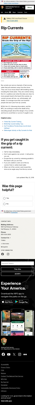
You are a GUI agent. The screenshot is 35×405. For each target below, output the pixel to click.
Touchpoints (14, 212)
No (7, 204)
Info (2, 12)
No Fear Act (4, 382)
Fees (25, 12)
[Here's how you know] (17, 2)
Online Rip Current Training (12, 121)
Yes (7, 198)
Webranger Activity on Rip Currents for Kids (18, 130)
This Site (17, 269)
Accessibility (5, 364)
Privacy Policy (5, 367)
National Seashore (12, 7)
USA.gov (4, 391)
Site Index (5, 243)
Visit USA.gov (6, 401)
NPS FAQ (4, 379)
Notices (3, 373)
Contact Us (5, 238)
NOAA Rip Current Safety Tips (13, 124)
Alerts (7, 12)
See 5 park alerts (12, 20)
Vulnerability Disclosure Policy (10, 388)
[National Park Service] (2, 7)
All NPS (17, 274)
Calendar (20, 12)
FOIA (2, 370)
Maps (14, 12)
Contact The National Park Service (12, 376)
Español (5, 247)
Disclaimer (4, 385)
